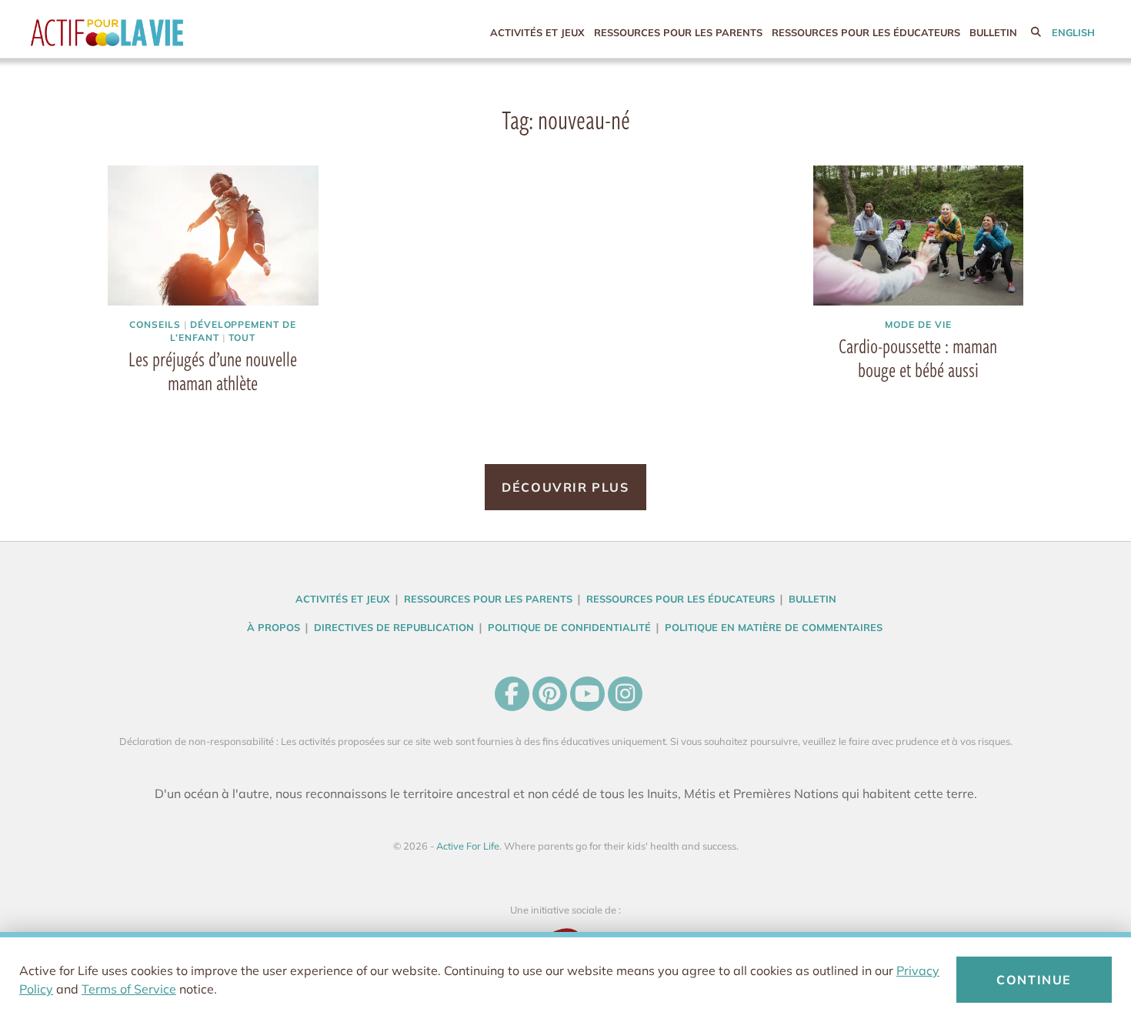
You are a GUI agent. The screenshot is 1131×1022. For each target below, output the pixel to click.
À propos (273, 627)
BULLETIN (993, 32)
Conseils (155, 324)
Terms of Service (129, 989)
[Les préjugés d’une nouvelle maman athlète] (213, 235)
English (1073, 32)
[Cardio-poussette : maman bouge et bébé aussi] (918, 235)
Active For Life (138, 32)
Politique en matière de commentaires (773, 627)
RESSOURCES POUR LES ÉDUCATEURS (866, 32)
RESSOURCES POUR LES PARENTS (678, 32)
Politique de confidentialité (569, 627)
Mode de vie (918, 324)
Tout (242, 337)
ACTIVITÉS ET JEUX (537, 32)
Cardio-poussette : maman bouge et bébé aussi (918, 357)
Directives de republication (394, 627)
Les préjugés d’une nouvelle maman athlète (212, 370)
